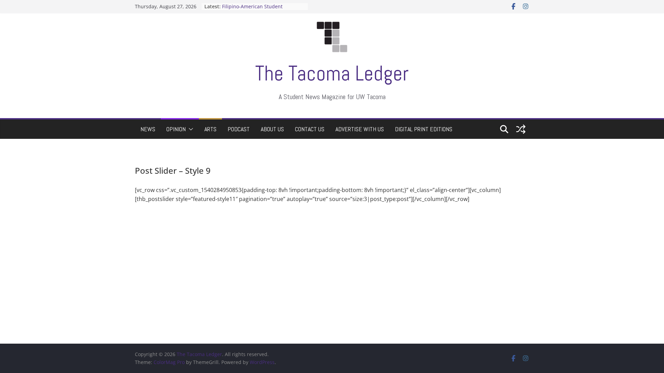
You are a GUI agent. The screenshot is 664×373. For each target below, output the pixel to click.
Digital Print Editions (423, 129)
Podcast (239, 129)
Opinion (176, 129)
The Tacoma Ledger (332, 73)
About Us (272, 129)
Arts (210, 129)
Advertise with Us (359, 129)
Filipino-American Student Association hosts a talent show (259, 10)
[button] (189, 129)
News (147, 129)
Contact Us (309, 129)
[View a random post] (521, 129)
